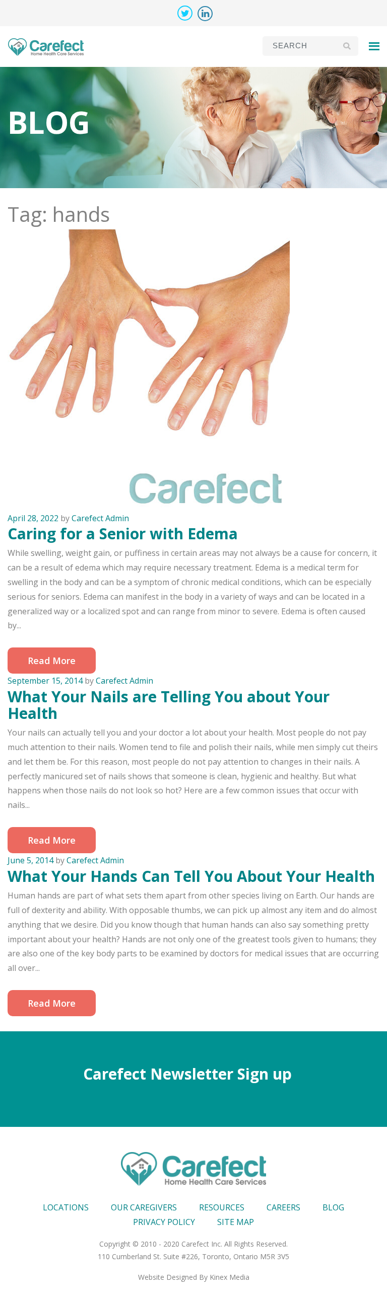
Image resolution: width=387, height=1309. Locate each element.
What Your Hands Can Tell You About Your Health (191, 876)
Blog (333, 1207)
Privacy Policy (164, 1222)
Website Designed (167, 1277)
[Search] (347, 46)
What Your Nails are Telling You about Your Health (169, 704)
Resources (221, 1207)
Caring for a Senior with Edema (123, 533)
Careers (283, 1207)
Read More (52, 660)
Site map (235, 1222)
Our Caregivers (144, 1207)
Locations (66, 1207)
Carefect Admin (100, 518)
